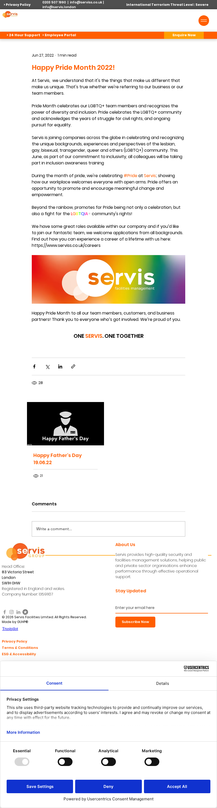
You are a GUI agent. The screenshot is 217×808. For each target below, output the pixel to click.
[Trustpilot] (25, 612)
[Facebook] (4, 612)
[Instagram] (11, 612)
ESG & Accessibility (19, 654)
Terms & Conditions (20, 647)
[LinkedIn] (18, 612)
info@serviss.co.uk (86, 2)
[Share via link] (73, 366)
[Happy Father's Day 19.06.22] (65, 423)
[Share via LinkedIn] (60, 366)
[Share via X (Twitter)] (47, 366)
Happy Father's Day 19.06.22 (57, 459)
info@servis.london (59, 7)
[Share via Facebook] (34, 366)
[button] (184, 35)
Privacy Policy (14, 641)
